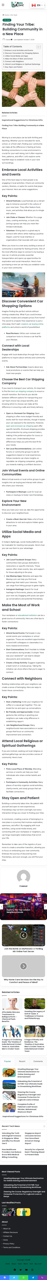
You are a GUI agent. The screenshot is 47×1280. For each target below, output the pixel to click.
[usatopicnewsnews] (15, 5)
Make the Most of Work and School (19, 59)
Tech (31, 1264)
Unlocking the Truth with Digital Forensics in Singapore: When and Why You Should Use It (11, 1138)
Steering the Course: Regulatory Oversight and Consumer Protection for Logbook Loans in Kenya (29, 1096)
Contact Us (7, 1236)
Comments (38, 1061)
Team (20, 1264)
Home (6, 15)
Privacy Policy (8, 1244)
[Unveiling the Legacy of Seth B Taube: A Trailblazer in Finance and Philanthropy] (34, 1003)
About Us (6, 1229)
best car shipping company (22, 391)
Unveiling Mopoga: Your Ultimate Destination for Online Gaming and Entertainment (28, 1073)
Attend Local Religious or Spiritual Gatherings (22, 64)
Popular (7, 1061)
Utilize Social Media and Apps (16, 56)
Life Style (13, 15)
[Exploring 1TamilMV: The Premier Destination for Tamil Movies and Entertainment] (23, 1212)
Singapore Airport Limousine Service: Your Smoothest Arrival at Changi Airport (33, 1138)
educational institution (27, 615)
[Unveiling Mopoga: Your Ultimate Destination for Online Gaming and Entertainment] (9, 1072)
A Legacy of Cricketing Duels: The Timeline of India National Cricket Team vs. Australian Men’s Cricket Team (12, 1044)
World (26, 1264)
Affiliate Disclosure (10, 1232)
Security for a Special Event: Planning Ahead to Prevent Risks (34, 1152)
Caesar (8, 39)
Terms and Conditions (11, 1247)
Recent (22, 1061)
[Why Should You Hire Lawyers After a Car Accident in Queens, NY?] (9, 1212)
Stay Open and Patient (13, 67)
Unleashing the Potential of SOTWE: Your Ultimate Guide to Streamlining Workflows (30, 1084)
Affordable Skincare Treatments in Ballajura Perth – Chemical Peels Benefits (11, 1017)
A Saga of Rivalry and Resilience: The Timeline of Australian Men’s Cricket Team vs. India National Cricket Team (34, 1045)
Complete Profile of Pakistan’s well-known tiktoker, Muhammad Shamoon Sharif (27, 1108)
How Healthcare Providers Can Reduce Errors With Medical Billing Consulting (11, 1153)
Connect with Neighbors (14, 61)
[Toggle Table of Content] (37, 47)
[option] (23, 906)
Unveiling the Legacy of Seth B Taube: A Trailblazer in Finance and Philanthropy (34, 1015)
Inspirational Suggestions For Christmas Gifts (22, 120)
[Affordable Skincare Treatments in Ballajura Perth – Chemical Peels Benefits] (12, 1004)
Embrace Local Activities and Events (19, 50)
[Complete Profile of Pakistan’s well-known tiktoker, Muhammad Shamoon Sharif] (9, 1107)
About (14, 1264)
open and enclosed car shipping (19, 426)
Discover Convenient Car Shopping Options (22, 53)
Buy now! (38, 1264)
